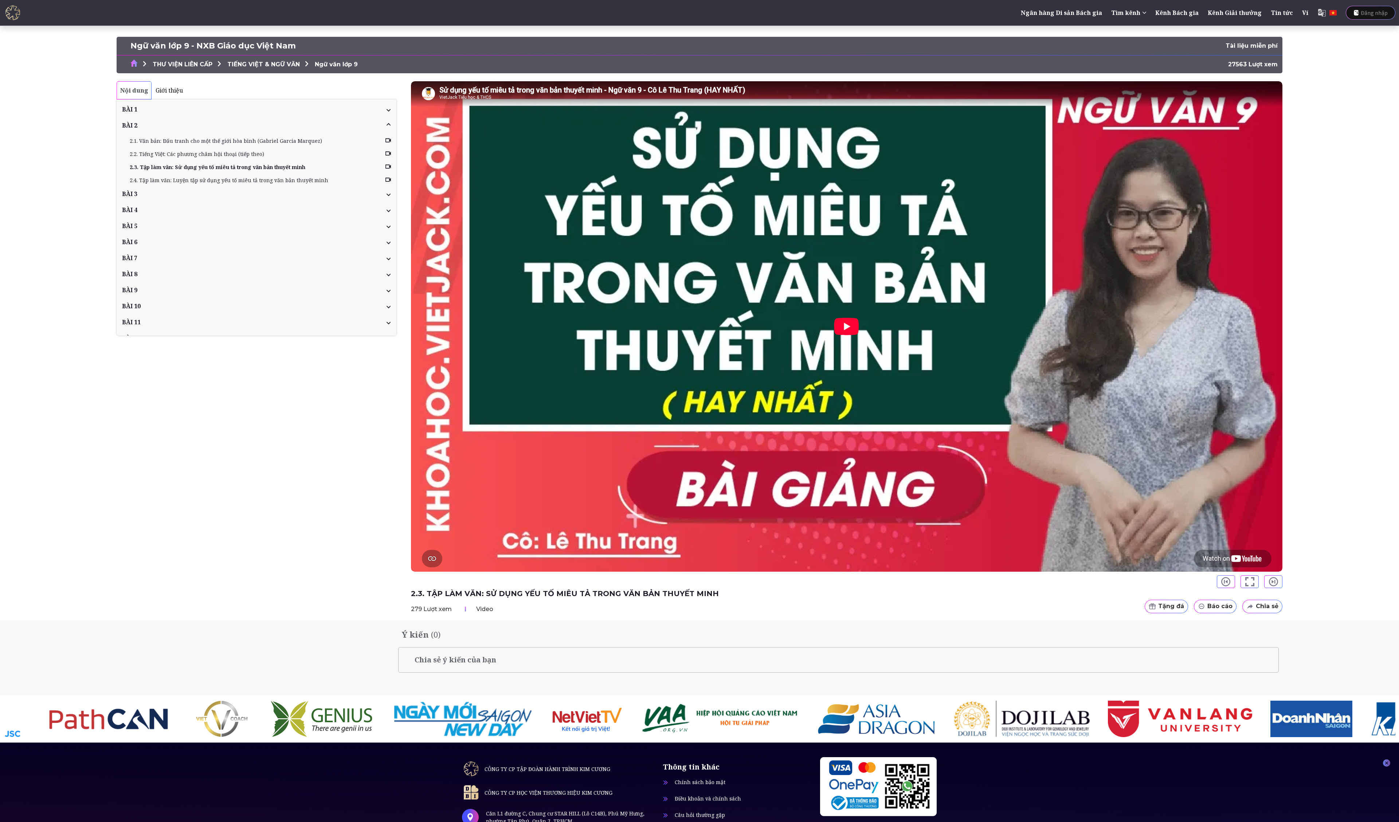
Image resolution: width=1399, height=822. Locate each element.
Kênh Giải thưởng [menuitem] (1235, 13)
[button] (256, 109)
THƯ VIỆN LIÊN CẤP (182, 64)
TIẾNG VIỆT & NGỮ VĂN (263, 64)
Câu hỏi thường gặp (700, 814)
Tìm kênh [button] (1125, 13)
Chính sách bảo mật (700, 782)
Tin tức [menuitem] (1282, 13)
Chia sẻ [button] (1267, 606)
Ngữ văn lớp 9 (336, 64)
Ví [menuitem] (1305, 13)
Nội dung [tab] (134, 90)
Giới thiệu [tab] (169, 90)
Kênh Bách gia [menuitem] (1177, 13)
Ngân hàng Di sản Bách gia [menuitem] (1061, 13)
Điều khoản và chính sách (708, 798)
